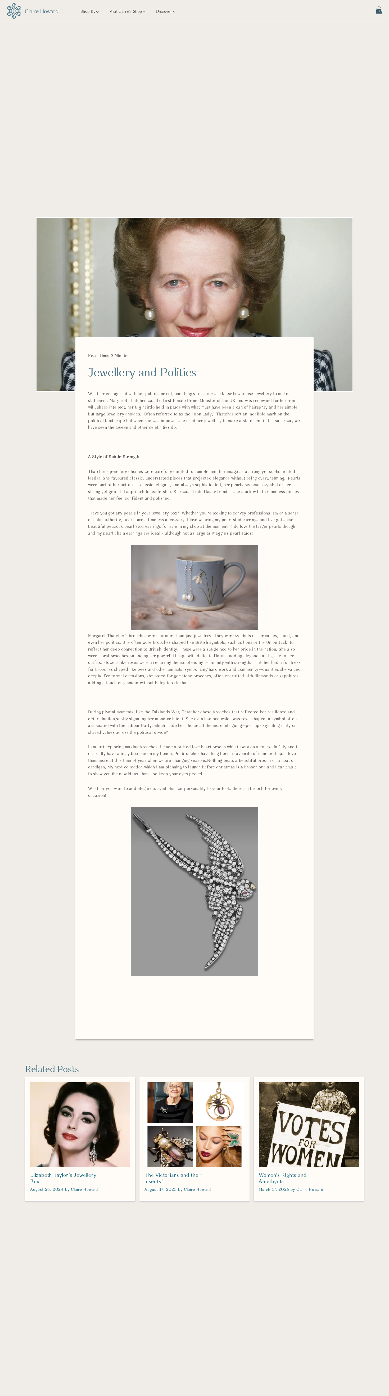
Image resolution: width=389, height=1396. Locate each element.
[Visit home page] (32, 11)
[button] (89, 12)
